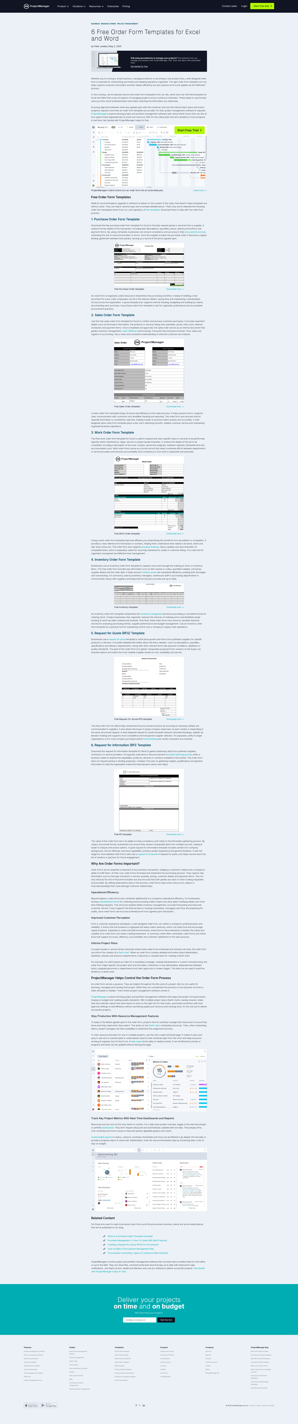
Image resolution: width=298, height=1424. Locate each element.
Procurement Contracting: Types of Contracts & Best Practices (138, 1253)
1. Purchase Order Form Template (115, 219)
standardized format (109, 901)
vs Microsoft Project (167, 1351)
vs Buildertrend (165, 1377)
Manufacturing (108, 24)
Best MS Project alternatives (260, 1358)
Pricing (126, 6)
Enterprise (113, 6)
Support (208, 1355)
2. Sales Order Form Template (112, 315)
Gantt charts (73, 1361)
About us (208, 1351)
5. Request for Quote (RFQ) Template (118, 633)
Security (208, 1358)
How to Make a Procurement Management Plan (131, 1249)
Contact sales (229, 6)
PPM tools (27, 1377)
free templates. (153, 210)
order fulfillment (129, 331)
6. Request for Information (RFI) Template (121, 745)
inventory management (151, 614)
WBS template (119, 1366)
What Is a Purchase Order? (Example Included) (130, 1236)
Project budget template (123, 1369)
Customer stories (211, 1362)
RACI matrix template (122, 1362)
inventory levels (148, 572)
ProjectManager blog (259, 1347)
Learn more (198, 190)
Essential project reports (259, 1388)
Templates (119, 1347)
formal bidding (150, 739)
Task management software (33, 1373)
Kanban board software (32, 1366)
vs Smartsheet (165, 1358)
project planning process (180, 754)
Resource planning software (33, 1355)
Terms (252, 1405)
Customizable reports (101, 1137)
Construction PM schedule (260, 1362)
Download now (173, 289)
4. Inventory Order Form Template (115, 559)
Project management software (34, 1351)
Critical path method (76, 1375)
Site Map (271, 1405)
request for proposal (147, 854)
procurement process (195, 232)
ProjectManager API (212, 1373)
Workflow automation (31, 1358)
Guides (72, 1347)
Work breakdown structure (78, 1368)
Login (244, 6)
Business (95, 24)
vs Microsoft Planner (167, 1355)
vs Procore (164, 1373)
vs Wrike (163, 1369)
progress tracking (150, 547)
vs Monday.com (165, 1362)
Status (207, 1369)
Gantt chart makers (30, 1362)
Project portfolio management (79, 1389)
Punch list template (121, 1380)
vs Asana (163, 1366)
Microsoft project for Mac (259, 1351)
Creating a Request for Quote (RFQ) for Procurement (133, 1244)
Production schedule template (125, 1377)
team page (136, 1041)
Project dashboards (30, 1369)
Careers (208, 1366)
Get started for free (139, 66)
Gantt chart (124, 952)
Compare (164, 1347)
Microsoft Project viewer (259, 1366)
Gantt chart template (122, 1355)
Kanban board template (123, 1358)
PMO (71, 1379)
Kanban (71, 1372)
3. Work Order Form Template (112, 432)
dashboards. (108, 1127)
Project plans (73, 1365)
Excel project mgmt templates (261, 1355)
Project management (76, 1357)
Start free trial (261, 6)
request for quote (117, 639)
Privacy (264, 1405)
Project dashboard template (124, 1373)
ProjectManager (99, 114)
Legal (258, 1405)
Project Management (127, 24)
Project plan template (122, 1351)
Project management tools (33, 1380)
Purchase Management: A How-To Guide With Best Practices (137, 1240)
